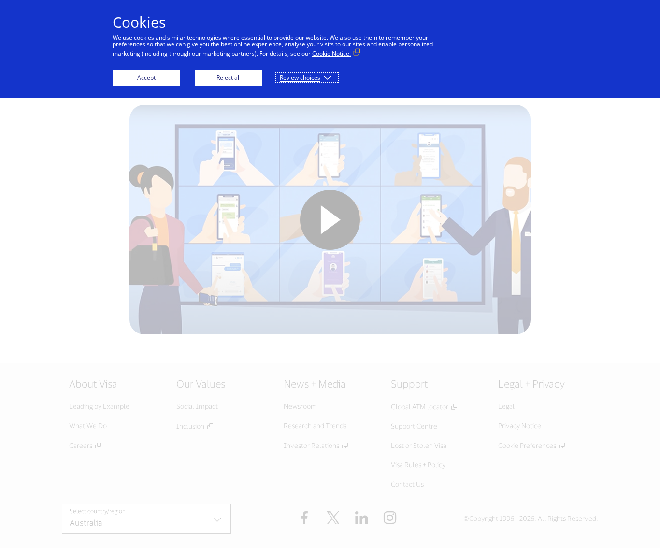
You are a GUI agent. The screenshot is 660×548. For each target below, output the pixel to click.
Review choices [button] (300, 77)
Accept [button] (146, 77)
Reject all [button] (228, 77)
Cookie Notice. (331, 53)
